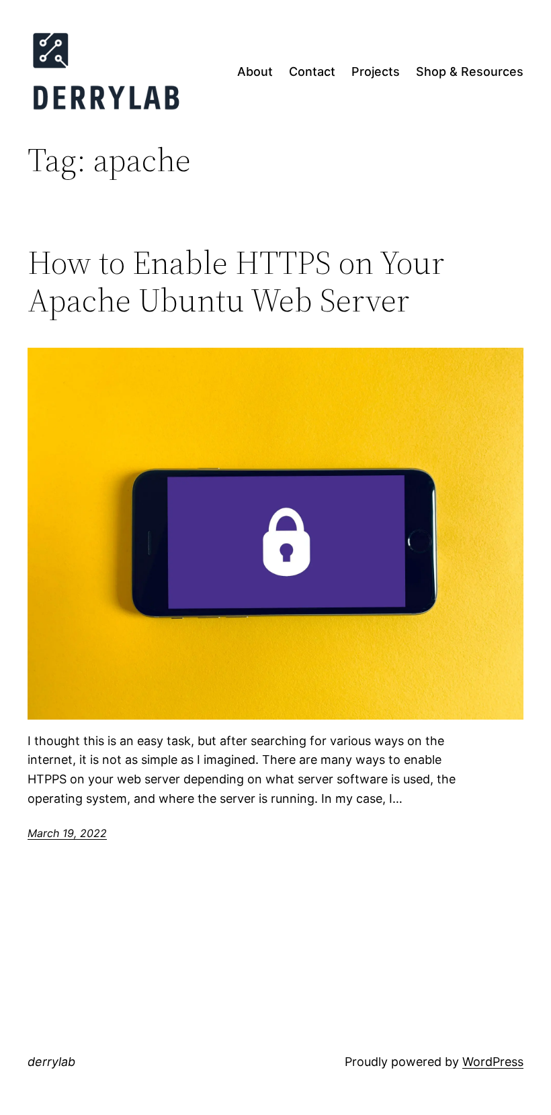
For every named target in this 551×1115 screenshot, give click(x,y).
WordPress (492, 1062)
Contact (312, 71)
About (255, 71)
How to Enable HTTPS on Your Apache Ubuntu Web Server (236, 282)
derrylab (51, 1062)
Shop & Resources (469, 71)
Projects (375, 71)
